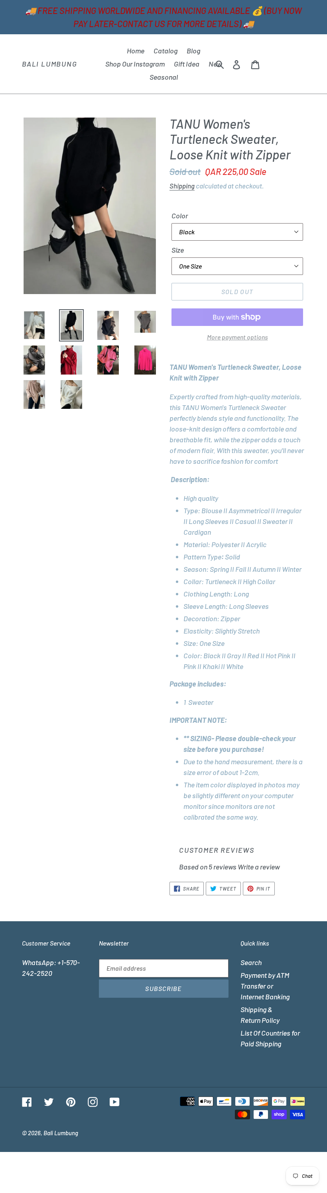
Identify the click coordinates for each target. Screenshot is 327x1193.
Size (177, 249)
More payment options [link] (237, 337)
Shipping (182, 186)
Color (179, 215)
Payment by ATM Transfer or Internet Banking (265, 986)
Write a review (259, 866)
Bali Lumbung (49, 64)
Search (251, 962)
